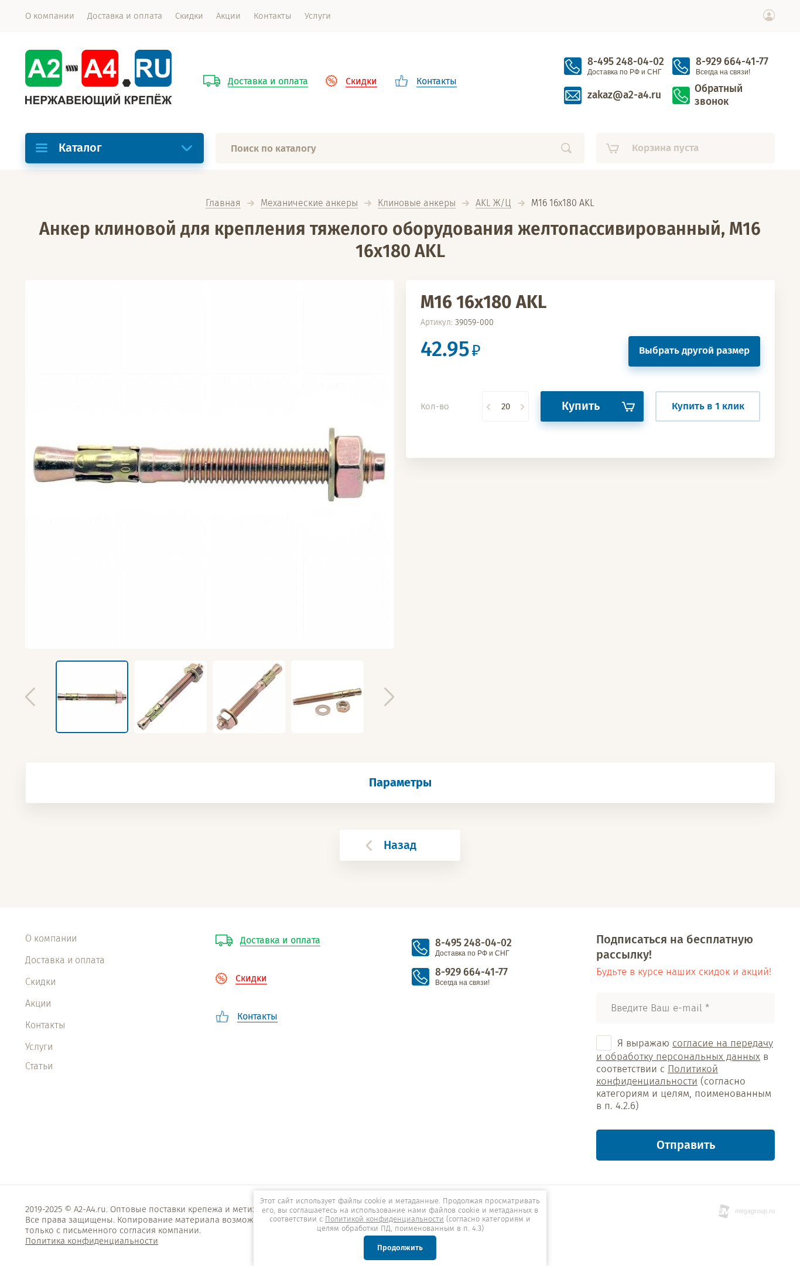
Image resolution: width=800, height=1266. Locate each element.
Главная (223, 203)
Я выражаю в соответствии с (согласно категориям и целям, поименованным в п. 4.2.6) (684, 1075)
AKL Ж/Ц (493, 203)
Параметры (400, 782)
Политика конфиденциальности (91, 1241)
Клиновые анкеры (417, 203)
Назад (400, 845)
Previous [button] (30, 696)
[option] (209, 464)
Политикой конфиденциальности (657, 1075)
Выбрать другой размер (694, 350)
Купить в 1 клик (708, 406)
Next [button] (389, 696)
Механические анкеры (309, 203)
